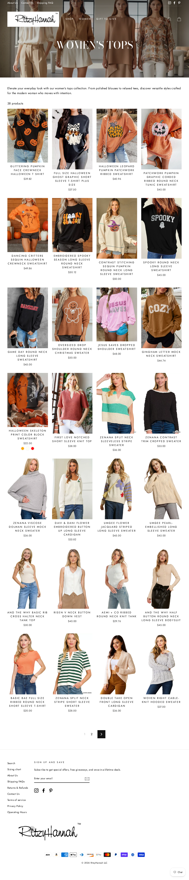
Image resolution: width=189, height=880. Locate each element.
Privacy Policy (15, 806)
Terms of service (16, 800)
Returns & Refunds (17, 788)
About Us (12, 3)
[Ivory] (27, 448)
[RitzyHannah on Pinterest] (51, 790)
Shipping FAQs (16, 781)
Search (11, 763)
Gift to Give (106, 19)
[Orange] (22, 448)
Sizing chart (14, 769)
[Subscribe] (87, 778)
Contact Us (27, 3)
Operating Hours (17, 812)
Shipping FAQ (45, 3)
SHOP (69, 19)
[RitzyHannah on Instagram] (36, 790)
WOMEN (85, 19)
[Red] (32, 448)
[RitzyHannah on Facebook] (43, 790)
